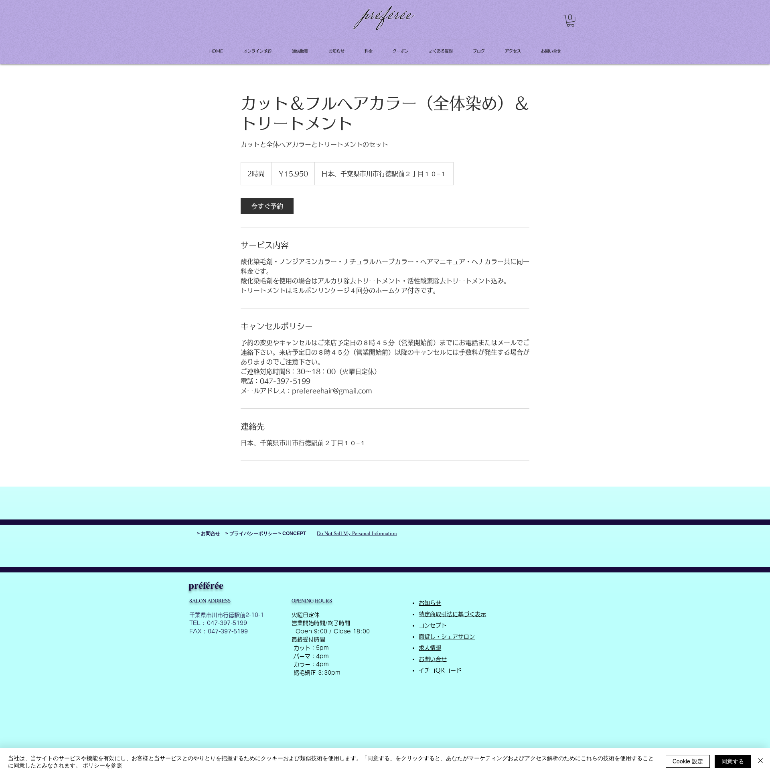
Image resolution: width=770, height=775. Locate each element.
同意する (732, 761)
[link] (267, 206)
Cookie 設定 (688, 761)
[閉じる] (760, 761)
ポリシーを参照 (102, 765)
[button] (570, 20)
